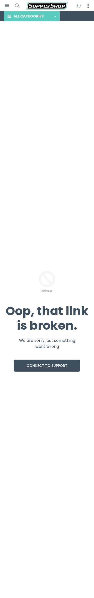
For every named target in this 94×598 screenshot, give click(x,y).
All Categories (29, 16)
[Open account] (88, 5)
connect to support (47, 365)
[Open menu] (7, 5)
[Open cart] (79, 5)
